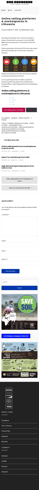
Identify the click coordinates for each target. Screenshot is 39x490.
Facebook (5, 456)
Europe (31, 123)
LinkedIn (4, 461)
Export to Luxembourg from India (16, 157)
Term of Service (7, 426)
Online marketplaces (15, 125)
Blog (10, 10)
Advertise (5, 441)
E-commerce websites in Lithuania (17, 123)
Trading (4, 120)
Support (18, 10)
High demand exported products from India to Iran (18, 167)
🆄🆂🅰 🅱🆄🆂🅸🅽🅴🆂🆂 (19, 2)
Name (4, 241)
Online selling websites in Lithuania (13, 129)
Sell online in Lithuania (9, 133)
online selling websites (26, 127)
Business (14, 118)
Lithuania (4, 125)
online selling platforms (9, 127)
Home (3, 10)
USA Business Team (27, 30)
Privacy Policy (6, 431)
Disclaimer (5, 436)
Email (4, 251)
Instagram (5, 472)
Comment (6, 215)
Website (5, 259)
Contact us (31, 110)
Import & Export (24, 118)
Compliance (5, 420)
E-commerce (6, 118)
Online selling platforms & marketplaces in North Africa (19, 147)
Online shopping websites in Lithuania (13, 131)
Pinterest (4, 466)
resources (13, 38)
